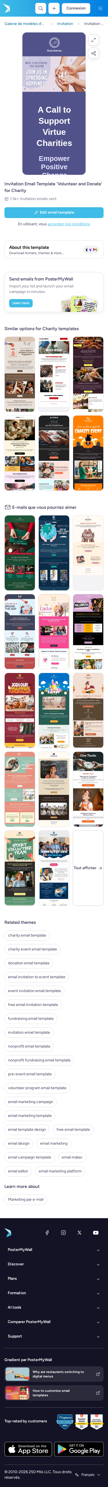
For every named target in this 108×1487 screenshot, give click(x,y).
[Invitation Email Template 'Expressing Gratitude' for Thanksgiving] (88, 374)
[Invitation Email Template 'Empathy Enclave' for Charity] (19, 631)
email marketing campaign (30, 1101)
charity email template (27, 935)
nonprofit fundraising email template (39, 1060)
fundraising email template (31, 1018)
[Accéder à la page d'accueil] (6, 8)
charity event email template (32, 949)
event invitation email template (34, 990)
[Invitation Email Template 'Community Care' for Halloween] (88, 453)
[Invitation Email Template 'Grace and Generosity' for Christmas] (19, 553)
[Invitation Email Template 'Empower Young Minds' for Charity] (53, 789)
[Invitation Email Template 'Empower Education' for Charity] (19, 789)
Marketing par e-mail (25, 1199)
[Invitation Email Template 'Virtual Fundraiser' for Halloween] (88, 631)
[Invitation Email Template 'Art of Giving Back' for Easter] (53, 710)
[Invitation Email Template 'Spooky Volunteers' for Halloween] (19, 868)
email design (19, 1143)
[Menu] (100, 8)
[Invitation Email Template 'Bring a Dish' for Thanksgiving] (88, 710)
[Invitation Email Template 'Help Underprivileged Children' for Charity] (88, 553)
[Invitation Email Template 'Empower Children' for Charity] (19, 374)
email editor (18, 1171)
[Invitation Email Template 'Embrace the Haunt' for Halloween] (19, 710)
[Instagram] (63, 1232)
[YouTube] (95, 1232)
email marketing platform (60, 1171)
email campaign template (29, 1157)
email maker (72, 1157)
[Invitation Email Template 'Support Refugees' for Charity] (53, 374)
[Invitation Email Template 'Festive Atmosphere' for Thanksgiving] (53, 453)
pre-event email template (30, 1074)
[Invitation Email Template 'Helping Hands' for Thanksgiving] (19, 453)
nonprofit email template (29, 1046)
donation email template (29, 963)
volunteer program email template (37, 1088)
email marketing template (30, 1115)
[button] (93, 39)
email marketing (54, 1143)
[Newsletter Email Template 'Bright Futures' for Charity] (53, 868)
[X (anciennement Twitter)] (79, 1232)
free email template (73, 1129)
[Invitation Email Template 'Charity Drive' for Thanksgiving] (88, 789)
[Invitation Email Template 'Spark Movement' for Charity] (53, 553)
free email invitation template (33, 1004)
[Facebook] (47, 1232)
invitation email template (29, 1032)
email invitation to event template (36, 977)
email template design (27, 1129)
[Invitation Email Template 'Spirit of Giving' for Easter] (53, 631)
